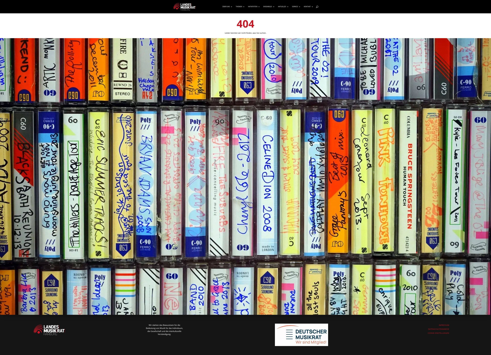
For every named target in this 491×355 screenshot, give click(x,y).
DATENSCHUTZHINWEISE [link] (438, 329)
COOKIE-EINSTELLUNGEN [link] (438, 333)
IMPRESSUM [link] (444, 325)
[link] (184, 6)
